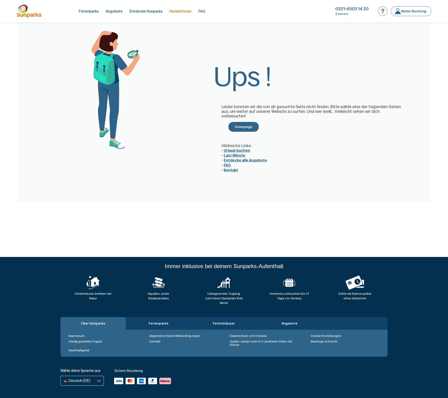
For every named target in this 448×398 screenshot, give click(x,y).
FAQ (201, 11)
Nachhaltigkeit (79, 350)
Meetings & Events (324, 341)
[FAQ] (382, 11)
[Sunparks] (29, 11)
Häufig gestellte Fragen (85, 341)
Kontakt (154, 341)
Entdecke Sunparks (146, 11)
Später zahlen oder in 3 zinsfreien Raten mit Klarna (261, 343)
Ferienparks (89, 11)
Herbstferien (180, 11)
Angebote (114, 11)
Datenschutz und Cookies (248, 336)
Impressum (76, 336)
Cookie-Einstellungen (326, 336)
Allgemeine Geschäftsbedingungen (174, 336)
